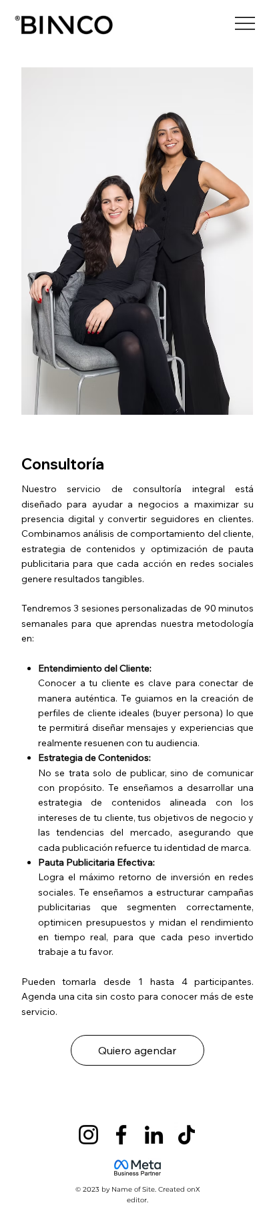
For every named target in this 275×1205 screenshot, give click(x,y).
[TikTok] (187, 1135)
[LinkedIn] (154, 1135)
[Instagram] (88, 1135)
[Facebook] (121, 1135)
